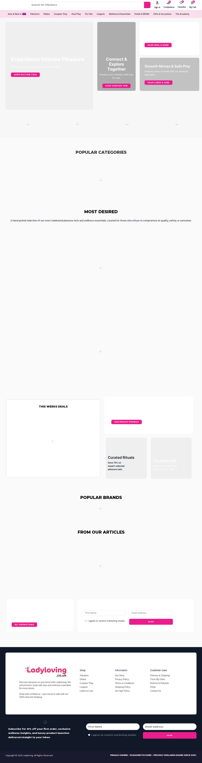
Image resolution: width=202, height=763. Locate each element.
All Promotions (24, 625)
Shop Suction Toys (25, 75)
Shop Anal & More (158, 45)
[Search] (147, 5)
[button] (157, 5)
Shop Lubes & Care (158, 82)
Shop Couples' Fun (116, 86)
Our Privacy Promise (126, 422)
